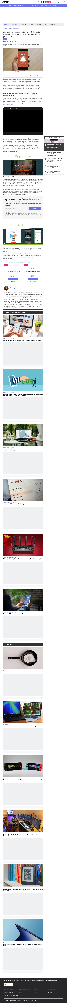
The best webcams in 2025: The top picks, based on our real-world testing (55, 160)
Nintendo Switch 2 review (27, 24)
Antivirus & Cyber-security (14, 28)
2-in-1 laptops (15, 24)
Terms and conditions (8, 989)
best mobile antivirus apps (13, 257)
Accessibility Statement (9, 992)
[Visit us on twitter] (44, 2)
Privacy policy (36, 989)
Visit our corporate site (51, 980)
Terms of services (20, 212)
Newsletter (40, 75)
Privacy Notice (7, 213)
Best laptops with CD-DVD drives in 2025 (53, 172)
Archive (35, 992)
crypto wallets (6, 104)
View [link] (13, 279)
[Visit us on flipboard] (50, 2)
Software (5, 28)
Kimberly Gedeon (12, 39)
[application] (23, 121)
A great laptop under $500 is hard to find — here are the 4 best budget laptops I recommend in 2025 (54, 147)
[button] (62, 2)
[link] (13, 269)
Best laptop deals (54, 24)
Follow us (33, 75)
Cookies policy (51, 989)
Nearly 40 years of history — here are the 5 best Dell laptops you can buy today (54, 154)
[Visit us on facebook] (42, 2)
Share (6, 75)
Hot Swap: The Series (41, 24)
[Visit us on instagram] (48, 2)
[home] (3, 5)
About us (21, 992)
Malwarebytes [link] (13, 281)
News (5, 39)
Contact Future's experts (24, 989)
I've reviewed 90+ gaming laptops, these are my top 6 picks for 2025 (53, 166)
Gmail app (31, 101)
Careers (50, 992)
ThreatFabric (21, 79)
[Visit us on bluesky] (46, 2)
